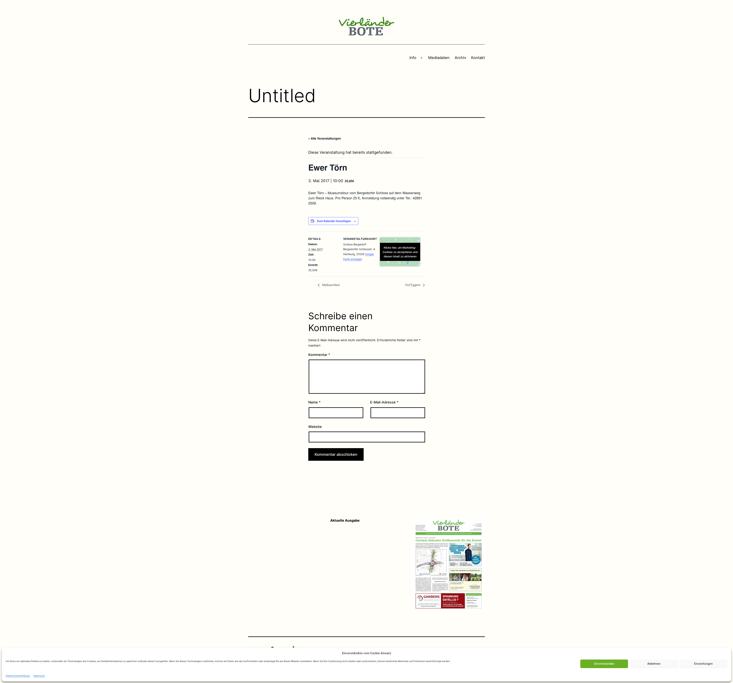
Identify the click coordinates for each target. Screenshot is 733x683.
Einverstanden (604, 663)
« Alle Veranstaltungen (324, 138)
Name (314, 402)
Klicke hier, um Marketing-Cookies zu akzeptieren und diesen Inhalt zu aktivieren (400, 252)
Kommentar (319, 355)
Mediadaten (439, 57)
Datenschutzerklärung (18, 675)
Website (315, 427)
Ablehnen (653, 663)
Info (412, 57)
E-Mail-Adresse (384, 402)
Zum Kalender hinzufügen (334, 221)
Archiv (460, 57)
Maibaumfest (330, 285)
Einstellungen (703, 663)
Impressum (39, 675)
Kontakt (478, 57)
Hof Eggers (413, 285)
